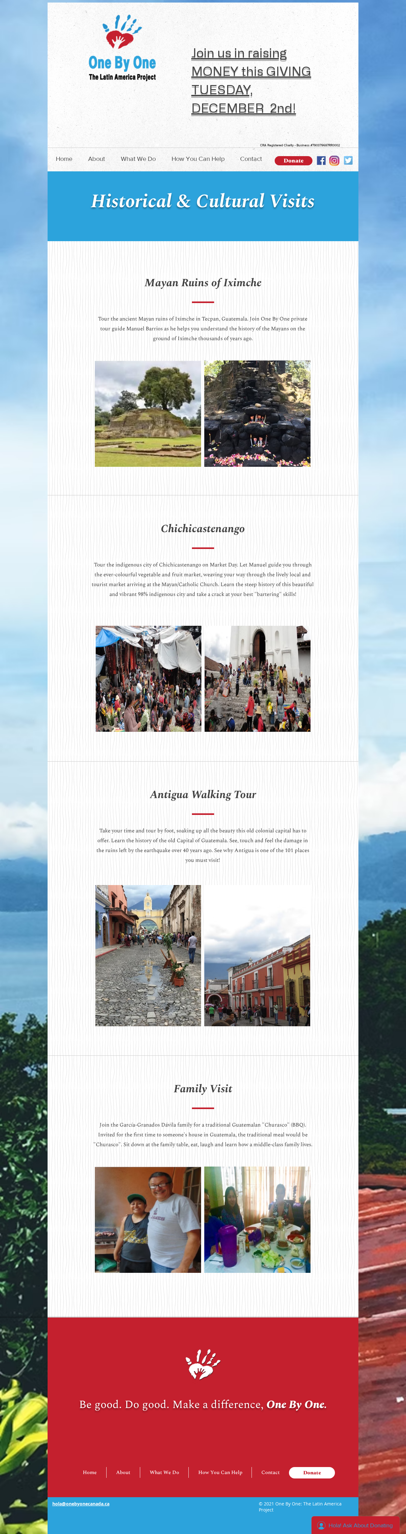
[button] (96, 159)
